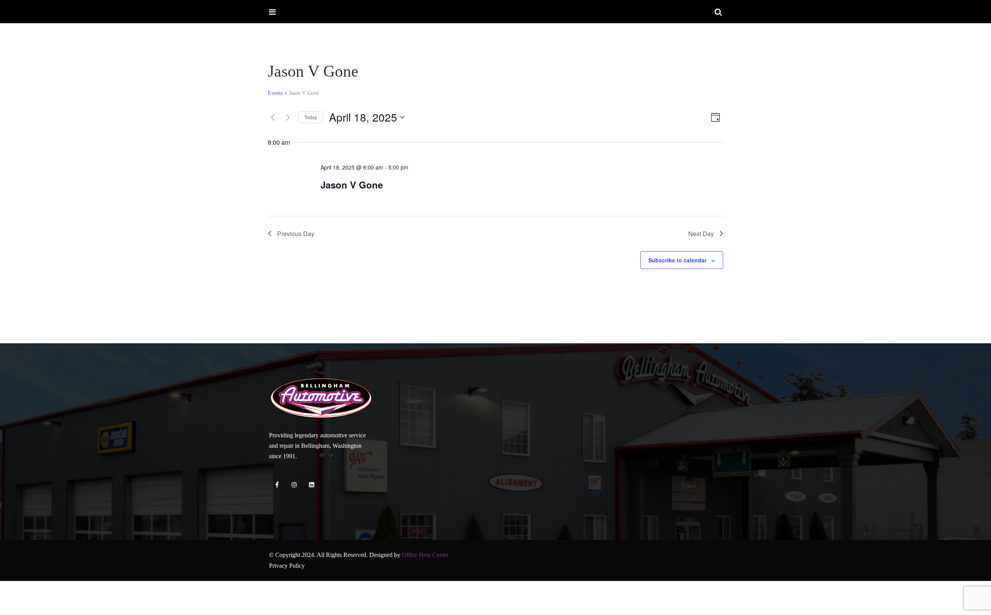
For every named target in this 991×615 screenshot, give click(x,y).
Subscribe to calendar (677, 260)
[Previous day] (272, 117)
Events (275, 93)
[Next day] (287, 117)
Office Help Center (425, 555)
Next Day (701, 233)
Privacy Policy (287, 565)
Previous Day (295, 233)
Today (310, 117)
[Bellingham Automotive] (299, 12)
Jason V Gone (352, 184)
